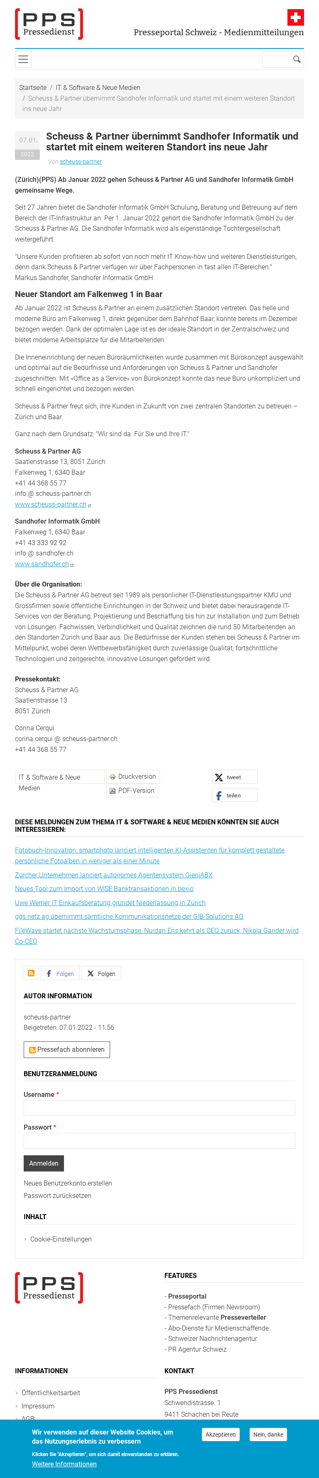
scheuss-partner (81, 161)
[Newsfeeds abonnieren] (31, 973)
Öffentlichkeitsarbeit (51, 1393)
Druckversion (137, 776)
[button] (234, 776)
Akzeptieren (221, 1434)
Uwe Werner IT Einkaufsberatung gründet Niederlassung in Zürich (110, 903)
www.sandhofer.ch (42, 564)
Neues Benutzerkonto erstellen (68, 1183)
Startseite (33, 88)
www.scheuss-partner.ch (50, 504)
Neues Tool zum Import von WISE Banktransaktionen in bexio (104, 889)
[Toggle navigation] (23, 59)
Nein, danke (268, 1434)
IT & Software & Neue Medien (98, 88)
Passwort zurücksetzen (57, 1196)
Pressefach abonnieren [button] (70, 1049)
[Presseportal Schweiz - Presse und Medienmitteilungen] (49, 24)
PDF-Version (136, 791)
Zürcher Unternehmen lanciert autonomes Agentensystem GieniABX (114, 875)
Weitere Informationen (64, 1464)
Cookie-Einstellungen (61, 1239)
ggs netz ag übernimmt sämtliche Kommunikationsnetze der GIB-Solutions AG (129, 916)
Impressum (38, 1406)
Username (39, 1095)
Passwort (38, 1127)
